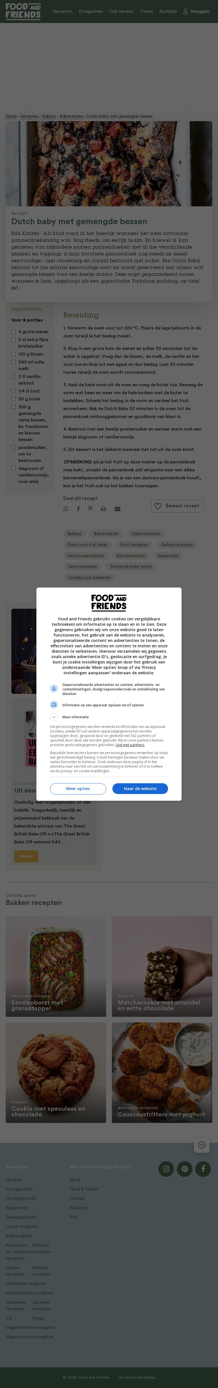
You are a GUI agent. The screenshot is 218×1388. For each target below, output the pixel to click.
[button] (109, 717)
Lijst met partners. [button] (130, 744)
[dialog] (109, 694)
